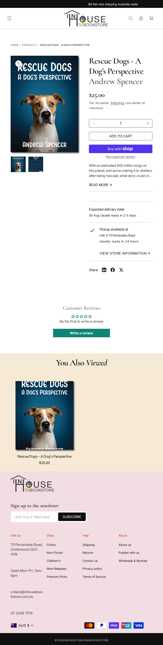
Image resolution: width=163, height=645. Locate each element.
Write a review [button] (81, 333)
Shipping (117, 103)
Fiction (51, 545)
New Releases (56, 568)
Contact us (90, 560)
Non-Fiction (55, 552)
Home (14, 45)
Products (29, 45)
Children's (53, 560)
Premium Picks (57, 576)
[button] (9, 18)
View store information (123, 253)
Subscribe (72, 517)
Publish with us (129, 552)
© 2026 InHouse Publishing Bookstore (81, 640)
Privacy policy (92, 568)
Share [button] (93, 270)
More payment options (120, 156)
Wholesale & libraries (133, 560)
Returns (88, 552)
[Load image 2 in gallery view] (35, 164)
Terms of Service (94, 576)
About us (125, 545)
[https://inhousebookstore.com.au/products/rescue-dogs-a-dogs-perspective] (104, 270)
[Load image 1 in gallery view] (18, 164)
